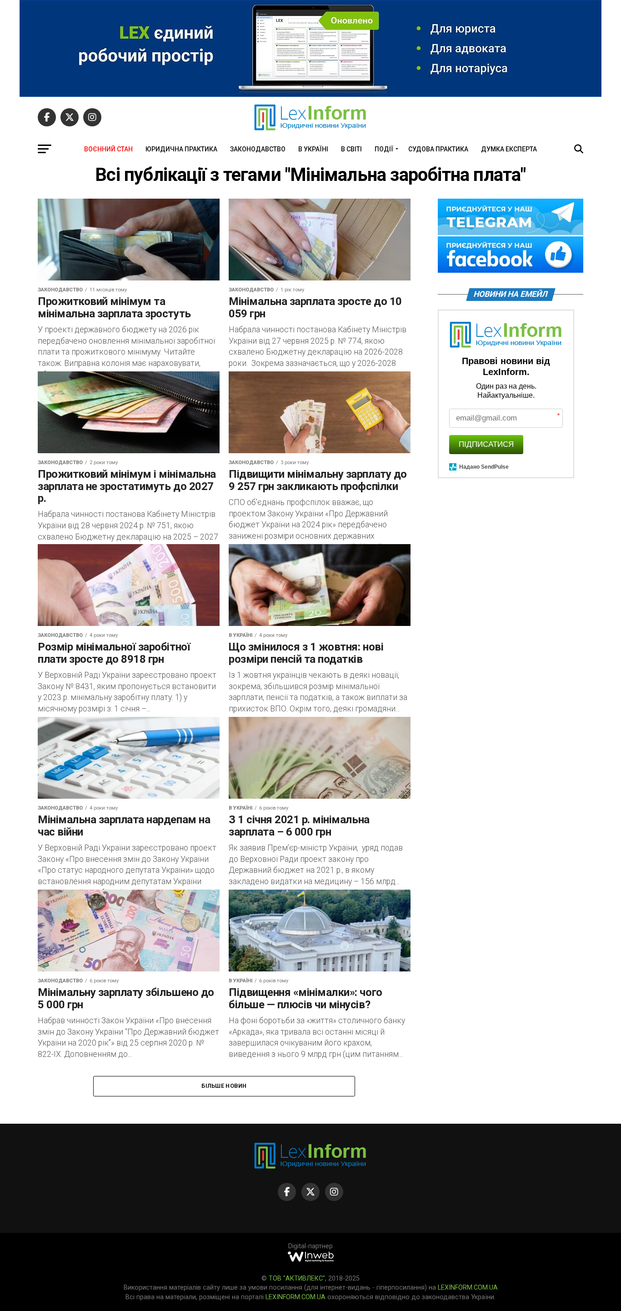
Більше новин (223, 1085)
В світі (351, 149)
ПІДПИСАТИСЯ (486, 444)
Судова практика (438, 149)
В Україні (313, 149)
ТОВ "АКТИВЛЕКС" (297, 1278)
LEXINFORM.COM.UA (468, 1287)
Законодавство (257, 149)
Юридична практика (181, 149)
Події (384, 149)
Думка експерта (509, 149)
